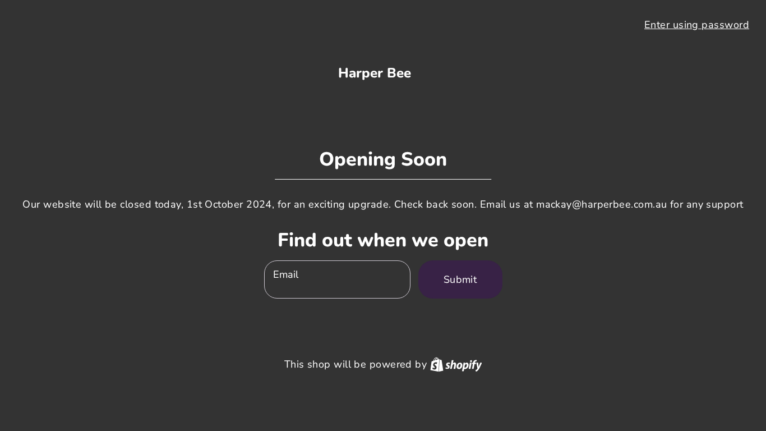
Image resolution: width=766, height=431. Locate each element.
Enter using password (696, 24)
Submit (460, 279)
